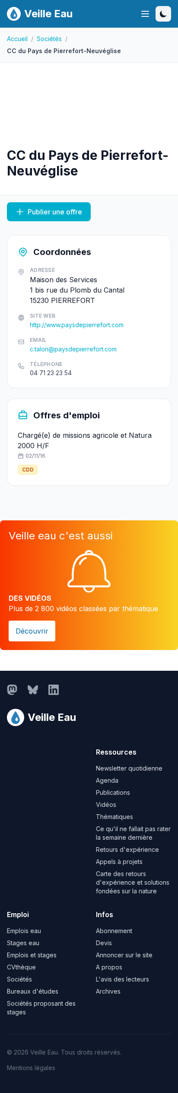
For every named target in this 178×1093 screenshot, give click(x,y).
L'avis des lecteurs (122, 979)
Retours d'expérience (127, 849)
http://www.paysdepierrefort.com (77, 324)
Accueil (17, 38)
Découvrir (32, 631)
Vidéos (106, 804)
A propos (109, 967)
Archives (108, 991)
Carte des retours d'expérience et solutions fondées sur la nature (132, 882)
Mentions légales (31, 1067)
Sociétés (49, 38)
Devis (104, 942)
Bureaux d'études (32, 991)
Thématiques (114, 816)
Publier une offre (55, 211)
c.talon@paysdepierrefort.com (73, 349)
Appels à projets (119, 861)
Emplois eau (24, 930)
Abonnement (114, 930)
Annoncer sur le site (124, 955)
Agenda (107, 780)
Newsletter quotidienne (129, 768)
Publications (113, 792)
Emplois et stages (32, 955)
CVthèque (21, 967)
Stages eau (23, 942)
